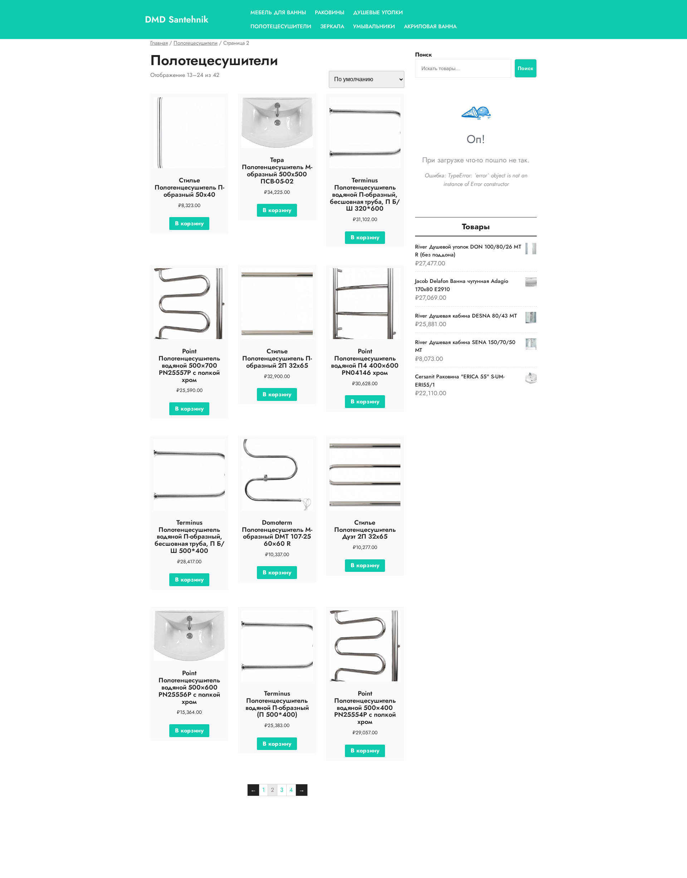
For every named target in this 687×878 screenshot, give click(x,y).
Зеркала (332, 26)
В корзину (189, 223)
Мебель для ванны (278, 12)
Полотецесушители (280, 26)
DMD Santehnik (176, 19)
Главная (159, 43)
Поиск (423, 54)
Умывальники (374, 26)
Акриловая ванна (430, 26)
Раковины (329, 12)
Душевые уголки (378, 12)
